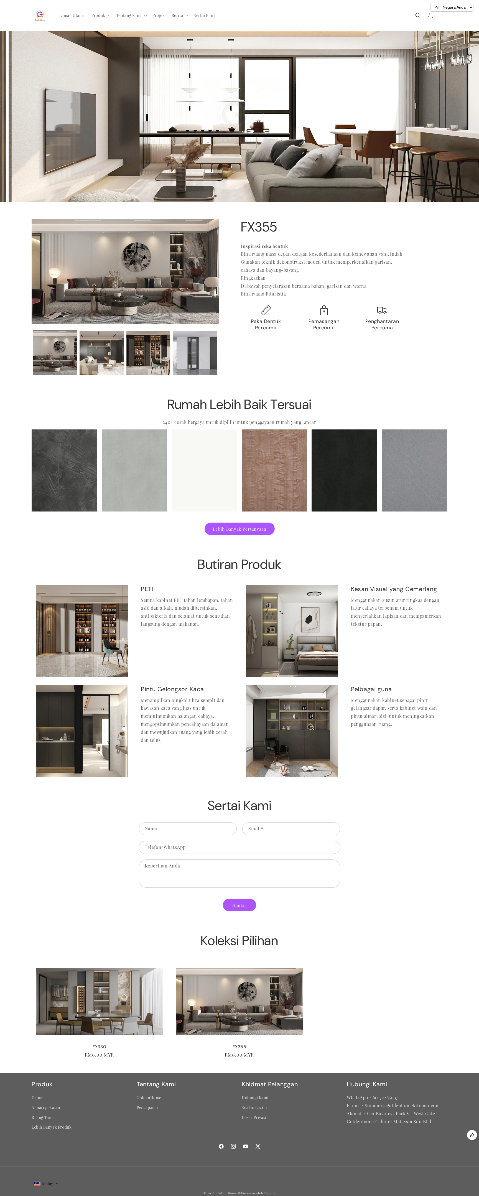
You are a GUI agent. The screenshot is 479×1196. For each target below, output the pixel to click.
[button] (100, 15)
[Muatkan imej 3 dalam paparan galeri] (148, 353)
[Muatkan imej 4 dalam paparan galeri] (195, 353)
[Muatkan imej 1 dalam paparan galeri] (55, 353)
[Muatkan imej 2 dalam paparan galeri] (101, 353)
